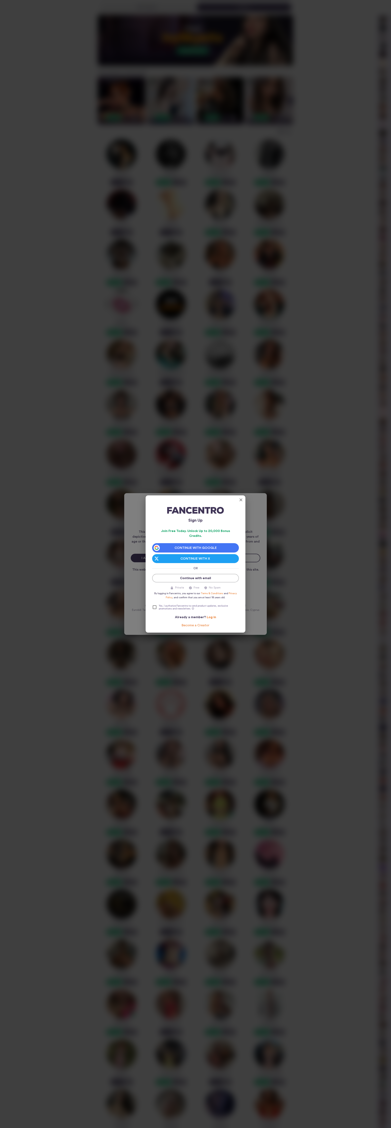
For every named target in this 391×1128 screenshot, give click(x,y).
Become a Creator (195, 625)
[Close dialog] (241, 500)
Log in (211, 617)
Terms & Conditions (212, 593)
